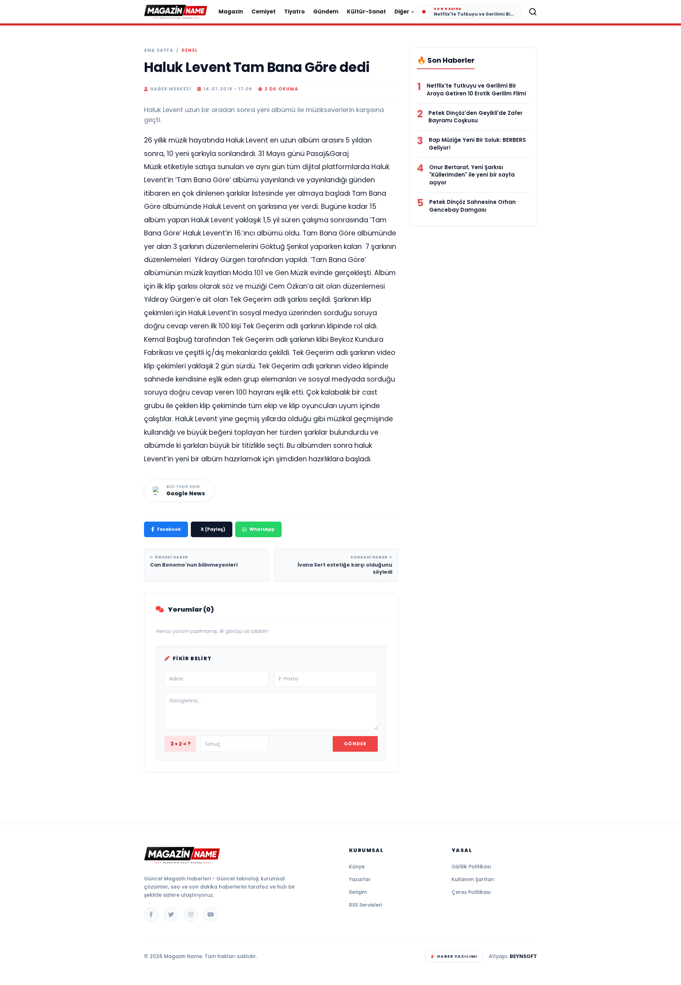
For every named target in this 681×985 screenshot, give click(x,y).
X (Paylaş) (213, 529)
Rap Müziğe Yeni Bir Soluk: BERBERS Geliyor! (477, 143)
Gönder (355, 744)
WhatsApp (262, 529)
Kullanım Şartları (473, 879)
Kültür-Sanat (366, 11)
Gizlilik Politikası (471, 866)
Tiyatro (294, 11)
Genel (189, 50)
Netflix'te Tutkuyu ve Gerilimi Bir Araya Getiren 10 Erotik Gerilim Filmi (476, 89)
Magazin (230, 11)
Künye (357, 866)
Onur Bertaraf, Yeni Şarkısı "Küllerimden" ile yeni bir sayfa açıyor (472, 175)
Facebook (169, 529)
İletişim (358, 892)
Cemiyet (263, 11)
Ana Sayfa (158, 50)
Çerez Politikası (471, 892)
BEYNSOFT (523, 956)
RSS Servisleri (365, 904)
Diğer (401, 11)
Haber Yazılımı (457, 956)
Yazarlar (360, 879)
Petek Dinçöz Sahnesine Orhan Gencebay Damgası (472, 205)
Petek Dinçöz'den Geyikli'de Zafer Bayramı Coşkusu (475, 116)
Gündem (325, 11)
